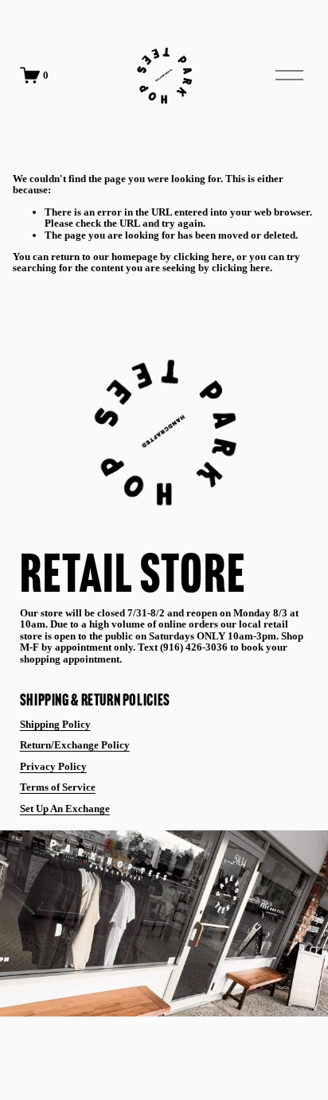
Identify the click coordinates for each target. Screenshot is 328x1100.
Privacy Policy (53, 766)
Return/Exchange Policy (75, 745)
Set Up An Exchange (65, 808)
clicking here (203, 256)
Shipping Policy (55, 724)
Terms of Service (58, 787)
